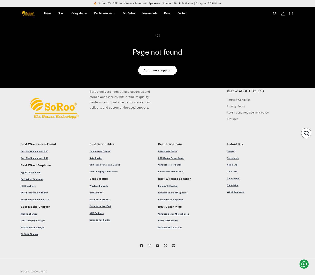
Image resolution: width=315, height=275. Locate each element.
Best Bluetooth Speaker (170, 199)
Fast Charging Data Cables (104, 171)
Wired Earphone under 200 (35, 199)
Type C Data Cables (100, 151)
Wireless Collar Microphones (173, 214)
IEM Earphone (28, 186)
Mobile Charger (29, 214)
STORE (42, 271)
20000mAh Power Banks (171, 158)
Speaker (231, 151)
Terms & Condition (238, 99)
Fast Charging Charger (33, 221)
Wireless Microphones (170, 227)
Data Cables (96, 158)
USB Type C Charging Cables (105, 165)
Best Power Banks (167, 151)
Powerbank (233, 158)
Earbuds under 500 (100, 199)
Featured (232, 118)
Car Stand (232, 171)
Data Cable (232, 185)
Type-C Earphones (30, 172)
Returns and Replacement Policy (248, 112)
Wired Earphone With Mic (34, 193)
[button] (275, 13)
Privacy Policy (236, 106)
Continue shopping (157, 70)
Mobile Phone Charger (32, 227)
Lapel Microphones (168, 221)
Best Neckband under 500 (34, 158)
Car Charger (233, 178)
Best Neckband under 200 (34, 151)
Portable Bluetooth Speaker (172, 193)
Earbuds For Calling (100, 220)
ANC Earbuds (97, 213)
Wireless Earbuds (99, 186)
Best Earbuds (97, 193)
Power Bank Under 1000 (171, 171)
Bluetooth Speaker (168, 186)
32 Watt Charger (29, 234)
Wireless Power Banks (170, 165)
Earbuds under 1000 (100, 206)
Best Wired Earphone (32, 179)
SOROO (34, 271)
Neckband (232, 165)
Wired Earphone (235, 192)
